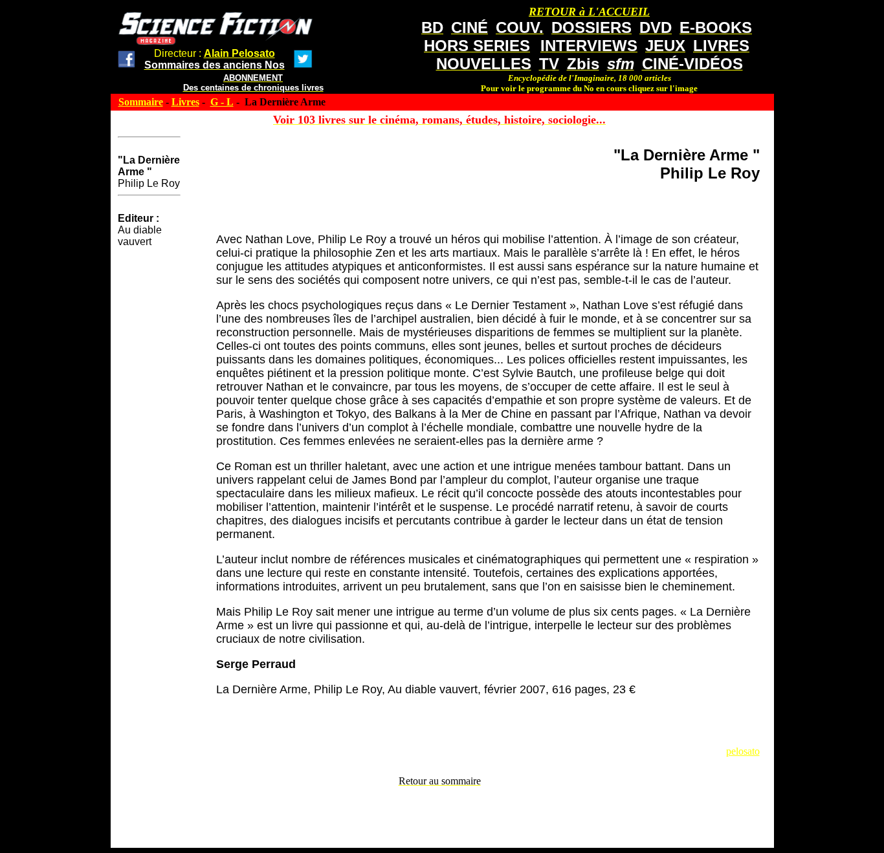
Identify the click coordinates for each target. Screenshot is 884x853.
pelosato (743, 751)
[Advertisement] (439, 816)
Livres (185, 101)
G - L (222, 101)
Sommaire (140, 101)
